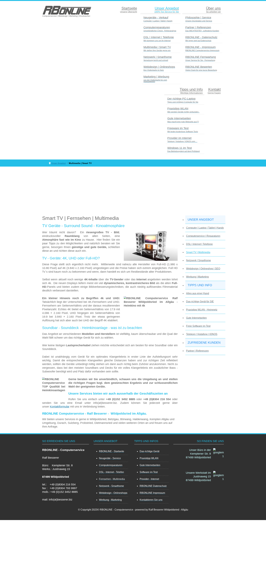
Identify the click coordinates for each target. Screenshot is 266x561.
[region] (198, 494)
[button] (205, 219)
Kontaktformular (59, 406)
